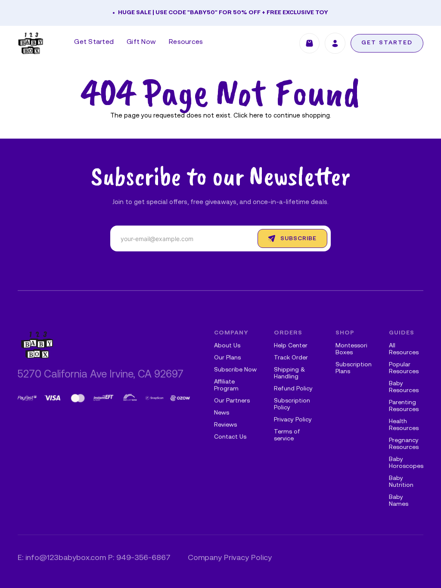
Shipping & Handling (289, 373)
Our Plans (227, 358)
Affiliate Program (226, 385)
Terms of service (287, 435)
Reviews (225, 425)
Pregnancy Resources (404, 444)
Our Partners (232, 401)
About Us (227, 346)
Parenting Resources (404, 406)
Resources (186, 42)
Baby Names (398, 501)
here (256, 116)
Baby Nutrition (401, 482)
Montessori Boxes (351, 349)
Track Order (291, 358)
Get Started (94, 42)
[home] (30, 43)
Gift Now (141, 42)
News (221, 413)
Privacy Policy (293, 420)
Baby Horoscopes (406, 463)
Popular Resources (404, 368)
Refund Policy (293, 389)
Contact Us (230, 437)
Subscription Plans (353, 368)
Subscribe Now (235, 370)
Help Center (290, 346)
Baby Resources (404, 387)
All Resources (404, 349)
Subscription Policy (292, 404)
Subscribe (298, 238)
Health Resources (404, 425)
